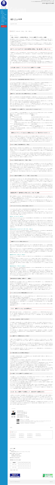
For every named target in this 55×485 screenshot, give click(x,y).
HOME (2, 10)
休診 (26, 31)
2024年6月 (13, 437)
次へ (51, 427)
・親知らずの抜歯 (4, 18)
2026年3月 (21, 435)
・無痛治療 (2, 20)
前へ (11, 427)
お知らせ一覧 (18, 31)
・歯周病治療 (3, 17)
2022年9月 (29, 437)
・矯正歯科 (2, 21)
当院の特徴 (2, 13)
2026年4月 (13, 435)
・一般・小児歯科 (4, 14)
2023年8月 (21, 437)
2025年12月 (38, 435)
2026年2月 (29, 435)
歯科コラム (30, 31)
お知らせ (23, 31)
